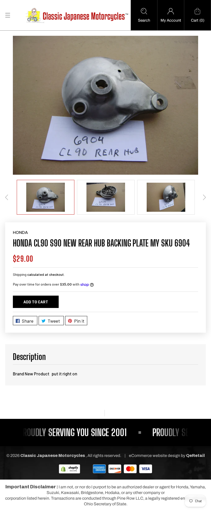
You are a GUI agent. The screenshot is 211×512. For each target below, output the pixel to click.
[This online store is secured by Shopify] (69, 468)
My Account (171, 20)
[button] (144, 15)
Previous (6, 197)
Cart (194, 20)
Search (144, 20)
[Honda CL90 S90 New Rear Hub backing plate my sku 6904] (105, 105)
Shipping (20, 274)
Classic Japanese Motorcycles (52, 455)
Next (204, 197)
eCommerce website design (155, 455)
